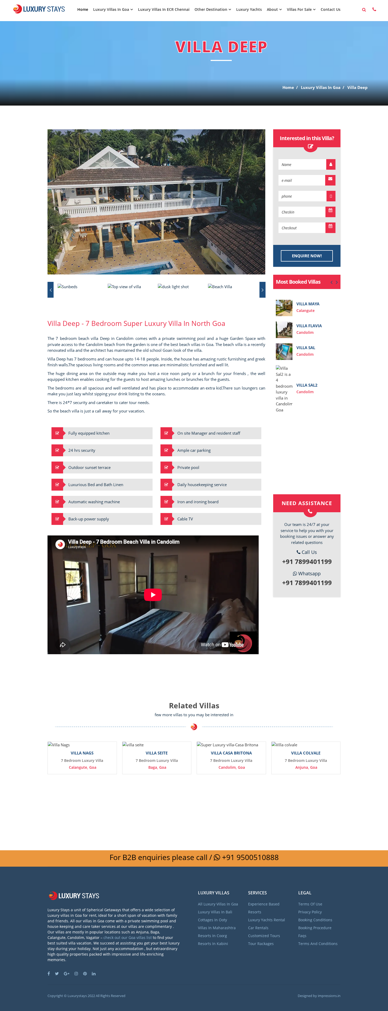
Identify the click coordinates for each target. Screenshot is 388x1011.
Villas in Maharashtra (217, 927)
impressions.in (329, 995)
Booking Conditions (315, 919)
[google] (68, 973)
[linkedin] (96, 973)
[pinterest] (87, 973)
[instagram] (78, 973)
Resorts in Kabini (213, 943)
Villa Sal (305, 347)
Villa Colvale (305, 753)
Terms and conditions (318, 943)
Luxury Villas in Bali (215, 911)
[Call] (374, 9)
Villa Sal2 (307, 385)
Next (262, 290)
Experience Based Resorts (264, 907)
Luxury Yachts (249, 9)
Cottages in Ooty (212, 919)
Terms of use (310, 903)
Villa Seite (157, 753)
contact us (330, 9)
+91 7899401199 (307, 561)
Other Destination (211, 9)
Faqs (302, 935)
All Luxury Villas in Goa (218, 903)
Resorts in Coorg (212, 935)
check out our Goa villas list (127, 937)
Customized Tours (264, 935)
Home (82, 9)
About (272, 9)
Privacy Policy (310, 911)
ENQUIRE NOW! (307, 255)
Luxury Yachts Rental (266, 919)
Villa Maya (307, 303)
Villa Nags (82, 753)
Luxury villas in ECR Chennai (164, 9)
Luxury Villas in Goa (111, 9)
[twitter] (59, 973)
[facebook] (51, 973)
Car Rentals (258, 927)
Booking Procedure (315, 927)
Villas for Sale (299, 9)
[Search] (364, 10)
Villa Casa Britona (231, 753)
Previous (51, 290)
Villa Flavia (309, 325)
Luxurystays (77, 995)
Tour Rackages (261, 943)
